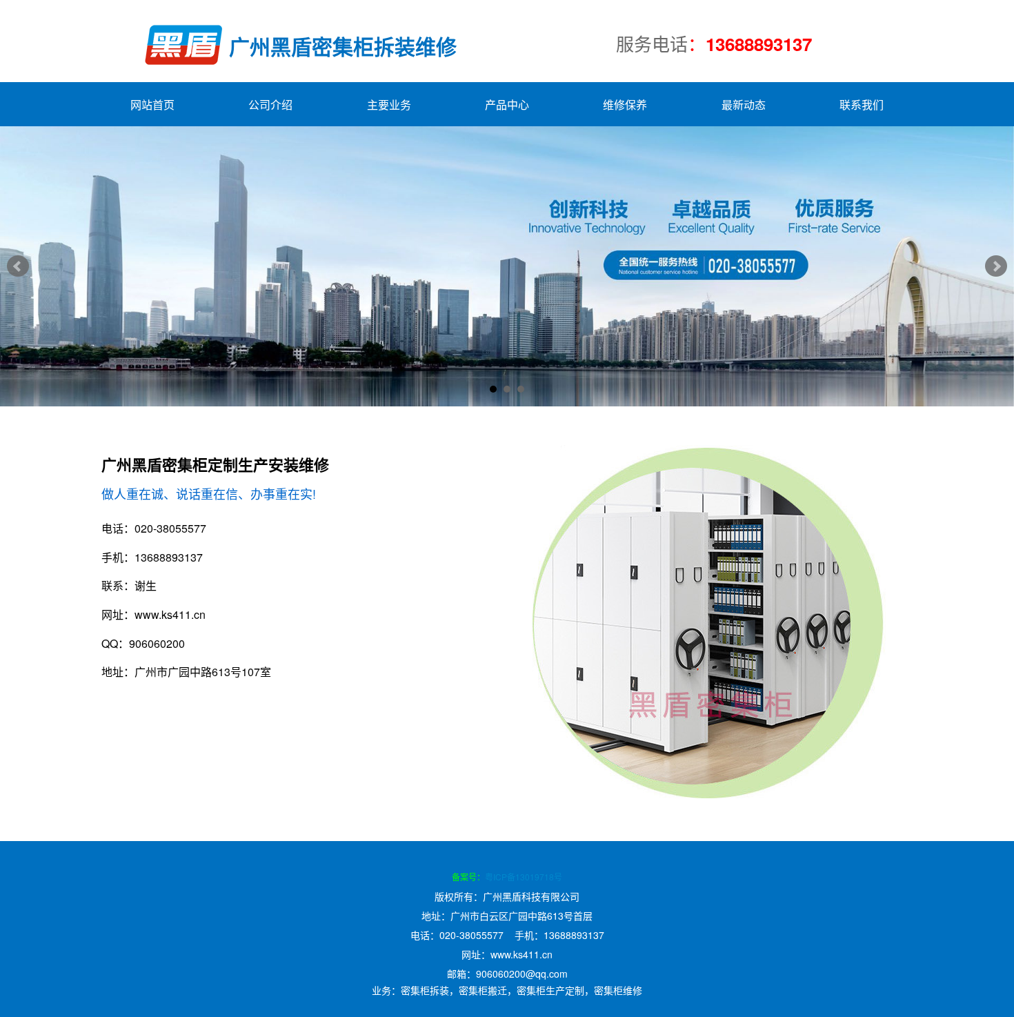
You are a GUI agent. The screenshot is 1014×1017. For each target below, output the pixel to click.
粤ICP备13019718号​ (523, 876)
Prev (18, 266)
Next (996, 266)
